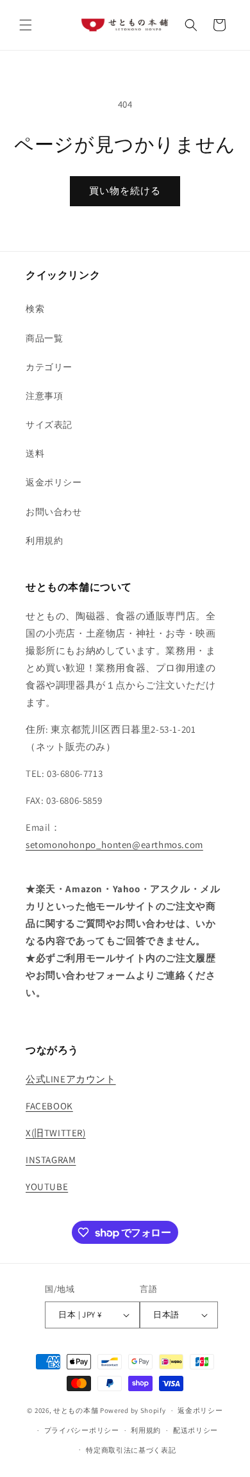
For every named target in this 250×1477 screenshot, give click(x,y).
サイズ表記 (49, 424)
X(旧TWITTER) (56, 1133)
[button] (26, 25)
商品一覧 (44, 338)
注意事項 (44, 396)
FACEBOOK (49, 1106)
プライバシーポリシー (81, 1430)
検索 (35, 308)
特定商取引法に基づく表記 (131, 1450)
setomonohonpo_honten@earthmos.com (114, 844)
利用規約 (44, 540)
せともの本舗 (75, 1410)
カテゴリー (49, 367)
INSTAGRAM (51, 1160)
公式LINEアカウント (71, 1079)
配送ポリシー (195, 1430)
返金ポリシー (54, 482)
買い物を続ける (125, 190)
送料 (35, 453)
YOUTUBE (47, 1186)
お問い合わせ (54, 512)
